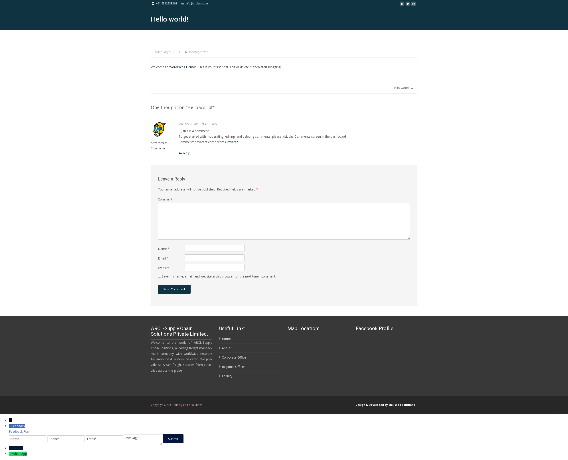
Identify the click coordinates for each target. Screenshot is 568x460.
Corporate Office (234, 357)
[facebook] (402, 5)
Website (164, 268)
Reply (186, 153)
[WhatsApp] (10, 454)
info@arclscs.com (197, 3)
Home (226, 339)
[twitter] (408, 5)
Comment (165, 199)
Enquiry (227, 376)
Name (164, 249)
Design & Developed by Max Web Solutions (385, 405)
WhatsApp (19, 454)
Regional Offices (233, 367)
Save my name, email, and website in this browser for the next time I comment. (219, 276)
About (226, 348)
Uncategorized (198, 52)
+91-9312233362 (166, 3)
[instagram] (413, 5)
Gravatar (231, 142)
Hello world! (402, 88)
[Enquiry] (10, 448)
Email (163, 258)
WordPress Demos (183, 67)
